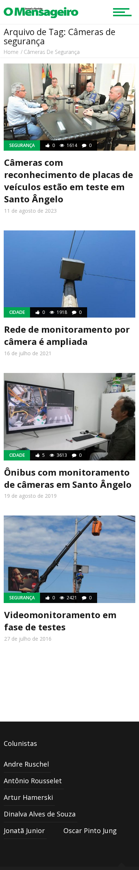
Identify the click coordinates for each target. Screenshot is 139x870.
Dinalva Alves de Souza (40, 813)
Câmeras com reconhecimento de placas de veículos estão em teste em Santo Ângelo (68, 180)
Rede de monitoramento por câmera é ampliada (67, 335)
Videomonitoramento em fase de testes (60, 621)
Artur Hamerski (28, 797)
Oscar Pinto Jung (90, 830)
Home (11, 51)
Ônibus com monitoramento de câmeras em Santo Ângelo (68, 478)
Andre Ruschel (26, 764)
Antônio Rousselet (33, 780)
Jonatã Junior (24, 830)
